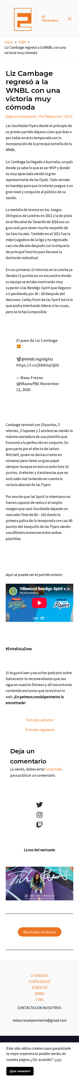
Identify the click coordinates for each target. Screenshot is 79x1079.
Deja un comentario (21, 116)
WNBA (39, 993)
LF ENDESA (39, 975)
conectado (53, 769)
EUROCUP (40, 987)
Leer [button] (57, 1060)
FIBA (39, 999)
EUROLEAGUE (39, 981)
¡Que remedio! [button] (20, 1071)
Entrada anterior (40, 720)
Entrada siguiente (40, 730)
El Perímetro (50, 18)
